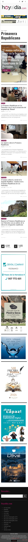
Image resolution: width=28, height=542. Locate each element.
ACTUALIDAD (3, 140)
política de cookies (15, 538)
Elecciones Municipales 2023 (10, 520)
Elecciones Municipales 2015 (10, 517)
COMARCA (6, 511)
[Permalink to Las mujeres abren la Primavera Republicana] (14, 131)
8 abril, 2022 (7, 226)
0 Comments (24, 120)
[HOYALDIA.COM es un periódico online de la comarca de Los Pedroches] (14, 9)
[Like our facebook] (15, 246)
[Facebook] (19, 1)
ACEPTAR (14, 540)
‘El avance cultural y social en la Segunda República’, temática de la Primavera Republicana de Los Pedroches (12, 183)
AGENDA (6, 509)
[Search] (3, 1)
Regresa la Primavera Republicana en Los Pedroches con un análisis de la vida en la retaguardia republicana (13, 223)
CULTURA (3, 103)
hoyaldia (3, 111)
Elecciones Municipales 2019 (10, 518)
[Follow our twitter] (2, 246)
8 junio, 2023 (9, 187)
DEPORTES (6, 515)
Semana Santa (7, 529)
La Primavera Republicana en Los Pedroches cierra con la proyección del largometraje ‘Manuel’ (13, 107)
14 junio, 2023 (8, 146)
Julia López (3, 187)
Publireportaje (7, 526)
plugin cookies (24, 539)
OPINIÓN (6, 524)
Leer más (3, 120)
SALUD (5, 528)
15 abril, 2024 (8, 111)
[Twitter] (22, 1)
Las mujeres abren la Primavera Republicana (11, 144)
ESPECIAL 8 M (7, 522)
